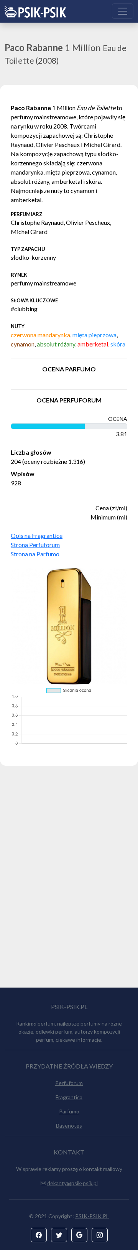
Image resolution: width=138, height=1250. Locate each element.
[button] (39, 1235)
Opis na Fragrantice (36, 535)
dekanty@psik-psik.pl (72, 1183)
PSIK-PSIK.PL (92, 1216)
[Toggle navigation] (122, 11)
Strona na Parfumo (35, 553)
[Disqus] (69, 880)
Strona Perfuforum (35, 544)
